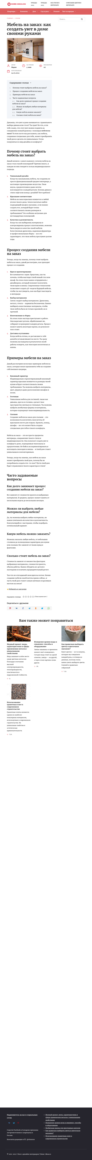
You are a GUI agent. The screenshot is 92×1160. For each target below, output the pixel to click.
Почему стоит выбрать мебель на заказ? (30, 88)
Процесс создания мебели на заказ (27, 91)
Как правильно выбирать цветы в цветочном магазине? (72, 646)
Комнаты (24, 11)
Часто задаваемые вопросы (24, 98)
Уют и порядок (68, 11)
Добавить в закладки (17, 589)
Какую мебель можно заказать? (28, 112)
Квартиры (11, 11)
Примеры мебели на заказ (24, 95)
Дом (34, 11)
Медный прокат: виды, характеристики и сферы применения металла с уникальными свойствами (18, 648)
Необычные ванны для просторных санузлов (62, 1128)
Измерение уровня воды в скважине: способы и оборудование (45, 644)
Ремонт (57, 11)
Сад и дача (45, 11)
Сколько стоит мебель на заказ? (28, 115)
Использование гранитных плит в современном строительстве (15, 705)
